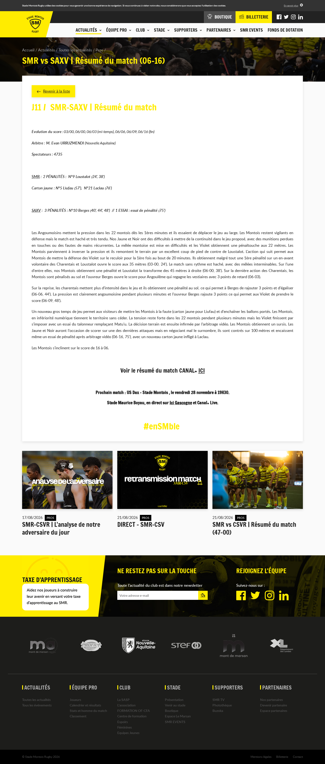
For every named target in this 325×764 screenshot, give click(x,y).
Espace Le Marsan (178, 716)
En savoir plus (291, 5)
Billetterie (282, 757)
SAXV (36, 210)
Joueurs (75, 699)
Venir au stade (175, 705)
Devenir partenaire (273, 705)
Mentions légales (261, 757)
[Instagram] (293, 17)
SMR (36, 176)
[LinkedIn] (300, 17)
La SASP (123, 699)
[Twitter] (286, 17)
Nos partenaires (271, 699)
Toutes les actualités (75, 50)
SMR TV (218, 699)
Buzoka (217, 710)
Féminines (124, 727)
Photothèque (222, 705)
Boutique (171, 710)
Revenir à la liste (56, 91)
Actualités (46, 50)
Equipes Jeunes (128, 732)
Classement (78, 716)
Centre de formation (132, 716)
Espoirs (122, 722)
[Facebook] (279, 17)
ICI (201, 370)
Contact (298, 757)
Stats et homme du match (88, 710)
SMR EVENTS (251, 30)
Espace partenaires (273, 710)
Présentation (174, 699)
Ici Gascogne (181, 402)
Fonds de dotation (285, 30)
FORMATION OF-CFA (133, 710)
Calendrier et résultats (85, 705)
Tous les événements (37, 705)
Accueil (28, 50)
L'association (126, 705)
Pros (99, 50)
